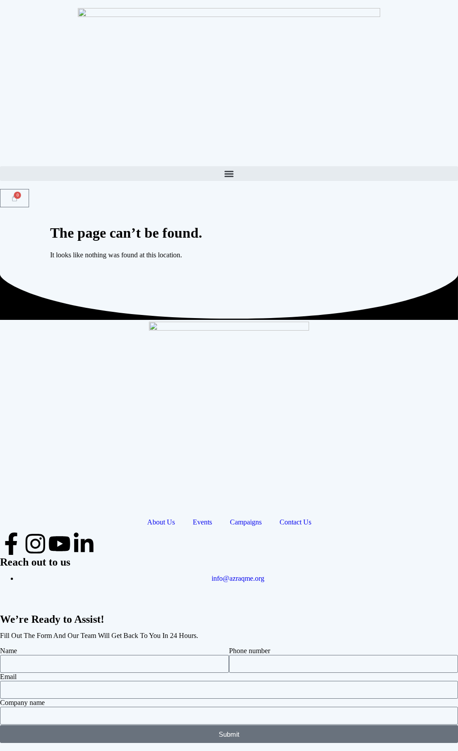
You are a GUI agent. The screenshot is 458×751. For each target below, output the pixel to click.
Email (8, 676)
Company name (22, 702)
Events (202, 522)
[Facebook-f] (11, 544)
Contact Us (295, 522)
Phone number (249, 651)
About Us (161, 522)
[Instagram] (35, 544)
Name (8, 651)
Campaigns (246, 522)
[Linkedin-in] (83, 544)
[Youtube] (59, 544)
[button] (229, 173)
